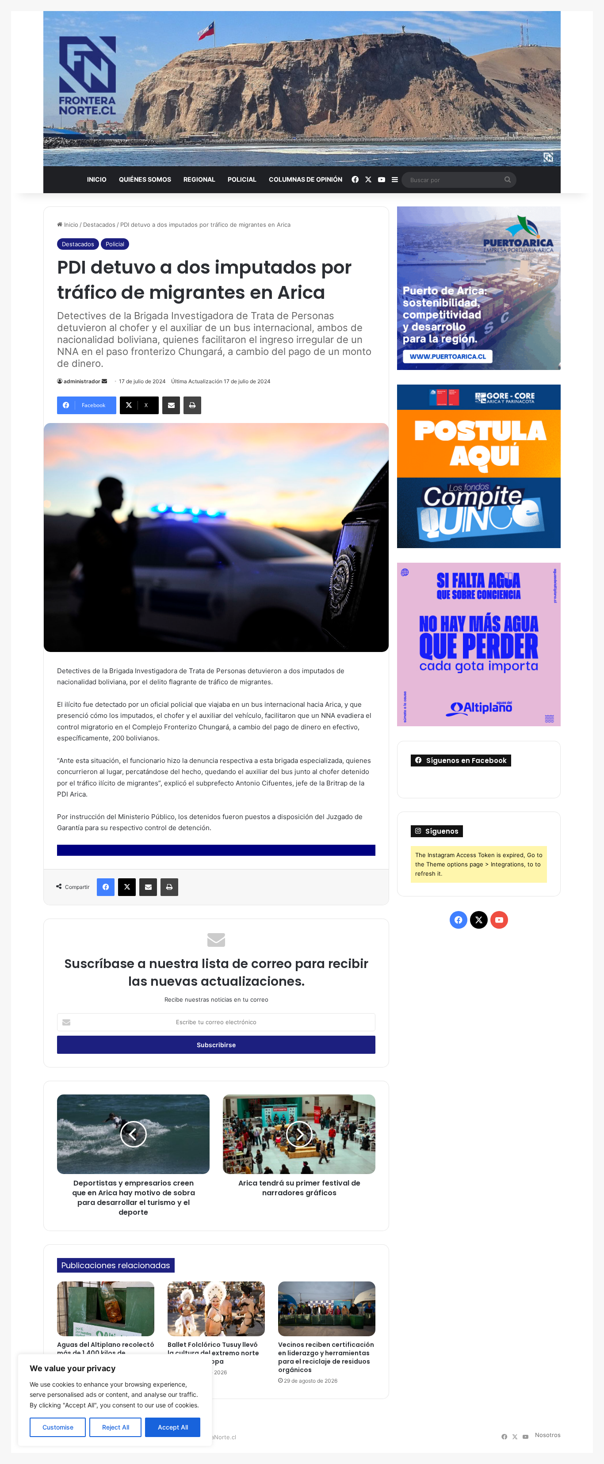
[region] (115, 1400)
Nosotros (548, 1434)
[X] (127, 887)
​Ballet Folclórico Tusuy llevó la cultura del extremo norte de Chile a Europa (213, 1353)
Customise (57, 1427)
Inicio (97, 179)
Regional (199, 179)
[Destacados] (302, 88)
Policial (242, 179)
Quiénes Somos (145, 179)
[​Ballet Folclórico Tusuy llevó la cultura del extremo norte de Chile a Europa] (216, 1308)
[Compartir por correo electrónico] (171, 405)
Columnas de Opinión (305, 179)
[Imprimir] (192, 405)
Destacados (99, 224)
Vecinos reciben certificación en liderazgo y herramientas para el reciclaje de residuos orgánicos (326, 1357)
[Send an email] (104, 381)
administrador (82, 381)
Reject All (115, 1427)
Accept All (173, 1427)
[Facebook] (106, 887)
